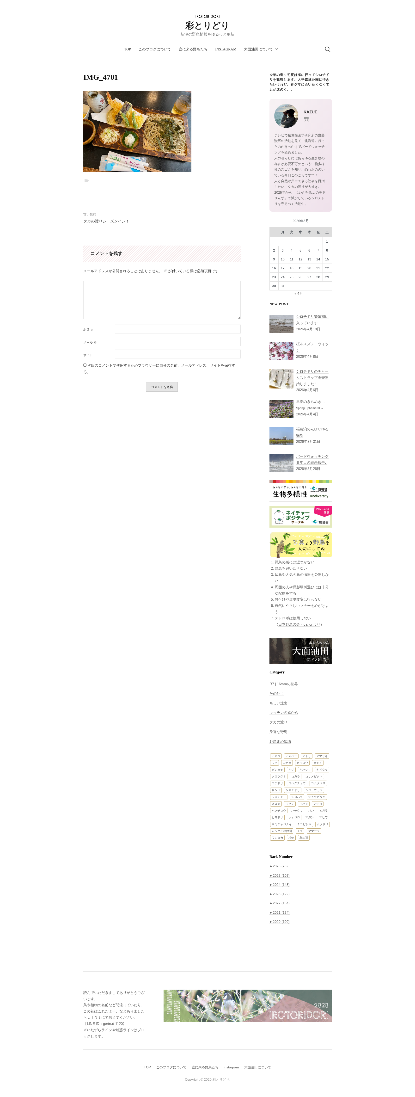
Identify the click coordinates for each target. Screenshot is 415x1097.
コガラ (295, 776)
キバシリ (305, 769)
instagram (225, 49)
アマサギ (322, 756)
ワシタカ (277, 837)
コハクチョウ (297, 783)
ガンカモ (277, 769)
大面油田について (258, 49)
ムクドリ (322, 824)
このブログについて (155, 49)
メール (90, 342)
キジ (291, 769)
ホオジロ (294, 817)
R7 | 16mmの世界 (283, 684)
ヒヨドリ (277, 817)
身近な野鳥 (278, 732)
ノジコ (317, 804)
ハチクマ (297, 810)
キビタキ (322, 769)
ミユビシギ (304, 824)
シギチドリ (293, 790)
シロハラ (297, 797)
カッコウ (302, 762)
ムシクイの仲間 (282, 831)
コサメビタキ (314, 776)
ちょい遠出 (278, 703)
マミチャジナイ (282, 824)
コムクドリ (318, 783)
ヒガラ (323, 810)
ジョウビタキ (316, 797)
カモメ (317, 762)
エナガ (287, 762)
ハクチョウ (279, 810)
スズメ (276, 804)
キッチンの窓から (283, 712)
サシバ (276, 790)
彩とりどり (207, 25)
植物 (291, 837)
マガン (309, 817)
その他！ (276, 693)
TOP (127, 49)
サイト (88, 355)
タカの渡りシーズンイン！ (106, 221)
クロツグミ (279, 776)
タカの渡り (278, 722)
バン (311, 810)
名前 (88, 329)
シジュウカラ (314, 790)
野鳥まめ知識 (280, 741)
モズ (300, 831)
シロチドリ (279, 797)
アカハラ (291, 756)
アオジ (276, 756)
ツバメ (303, 804)
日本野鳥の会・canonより (299, 624)
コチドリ (277, 783)
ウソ (274, 762)
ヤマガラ (314, 831)
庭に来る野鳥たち (193, 49)
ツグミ (290, 804)
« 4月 (298, 293)
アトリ (306, 756)
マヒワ (323, 817)
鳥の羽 (303, 837)
